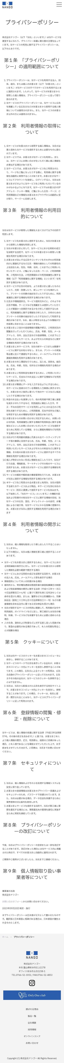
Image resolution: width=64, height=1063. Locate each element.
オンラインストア (32, 1036)
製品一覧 (32, 1016)
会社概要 (32, 1022)
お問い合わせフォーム (12, 901)
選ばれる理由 (32, 1009)
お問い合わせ (32, 1043)
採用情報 (32, 1029)
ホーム (5, 937)
